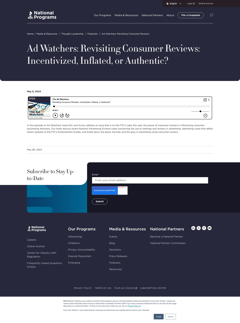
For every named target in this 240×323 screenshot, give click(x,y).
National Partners (167, 229)
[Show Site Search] (211, 15)
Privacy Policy (133, 306)
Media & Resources (47, 33)
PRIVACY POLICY (83, 288)
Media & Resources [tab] (126, 15)
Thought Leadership (72, 33)
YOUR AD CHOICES (124, 288)
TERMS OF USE (103, 288)
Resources (115, 269)
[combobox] (177, 3)
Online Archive (206, 3)
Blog (112, 243)
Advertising (75, 236)
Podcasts (93, 33)
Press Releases (118, 256)
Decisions (115, 249)
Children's (74, 243)
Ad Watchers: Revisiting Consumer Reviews (125, 33)
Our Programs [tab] (102, 15)
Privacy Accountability (81, 249)
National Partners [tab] (152, 15)
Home (30, 33)
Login (190, 3)
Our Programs (82, 229)
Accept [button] (158, 316)
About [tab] (170, 15)
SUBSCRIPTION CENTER (153, 288)
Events (113, 236)
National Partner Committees (168, 243)
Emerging (74, 262)
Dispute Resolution (79, 256)
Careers (31, 239)
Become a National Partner (166, 236)
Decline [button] (170, 316)
